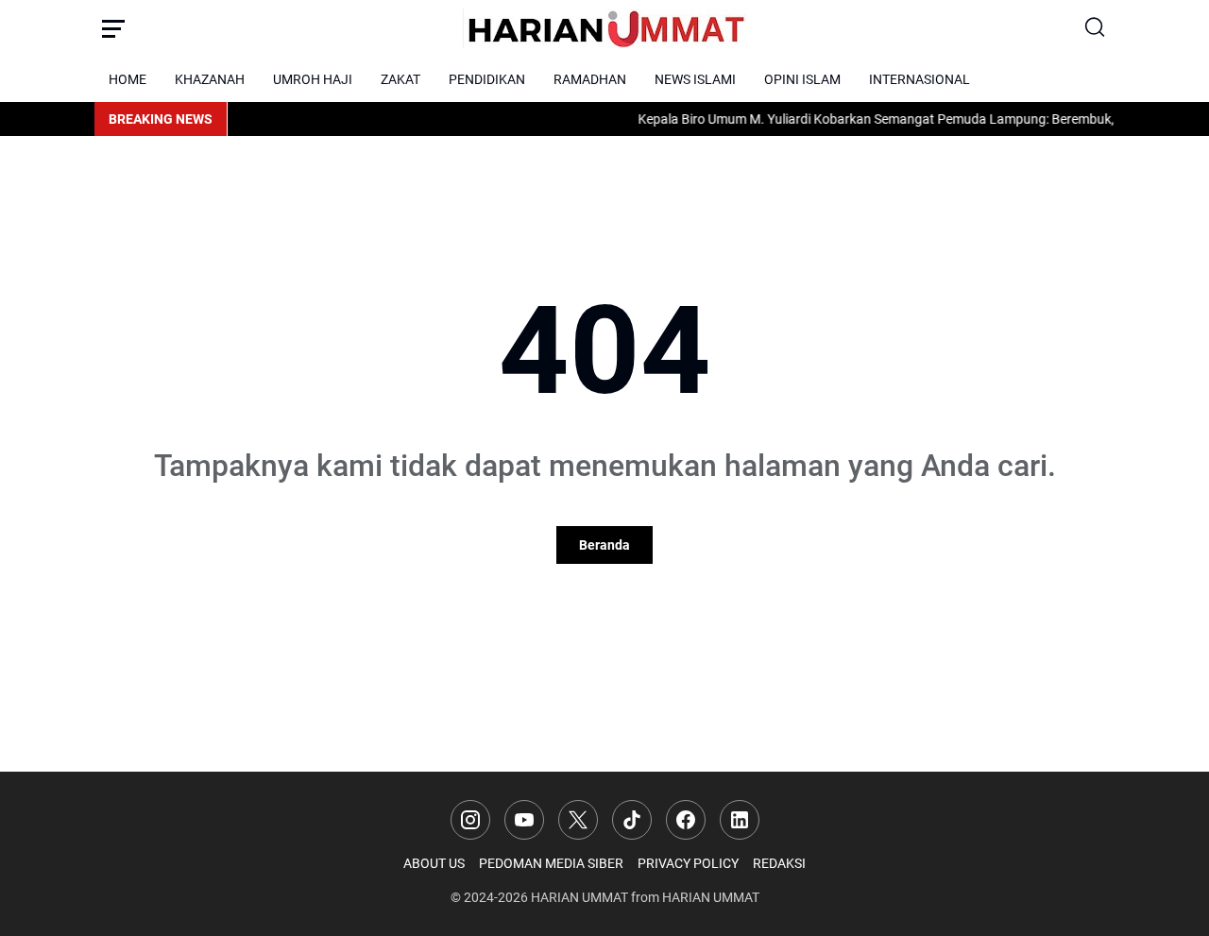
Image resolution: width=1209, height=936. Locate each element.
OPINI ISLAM (802, 79)
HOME (127, 79)
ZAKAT (400, 79)
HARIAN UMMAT (579, 897)
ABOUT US (434, 863)
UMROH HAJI (312, 79)
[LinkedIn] (739, 820)
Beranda (604, 545)
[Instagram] (470, 820)
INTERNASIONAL (919, 79)
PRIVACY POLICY (688, 863)
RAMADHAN (589, 79)
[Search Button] (1096, 28)
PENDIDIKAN (487, 79)
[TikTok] (632, 820)
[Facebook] (686, 820)
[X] (578, 820)
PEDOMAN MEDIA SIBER (551, 863)
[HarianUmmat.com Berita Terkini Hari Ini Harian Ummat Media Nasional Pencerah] (604, 28)
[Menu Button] (113, 28)
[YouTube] (524, 820)
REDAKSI (779, 863)
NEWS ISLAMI (695, 79)
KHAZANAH (210, 79)
